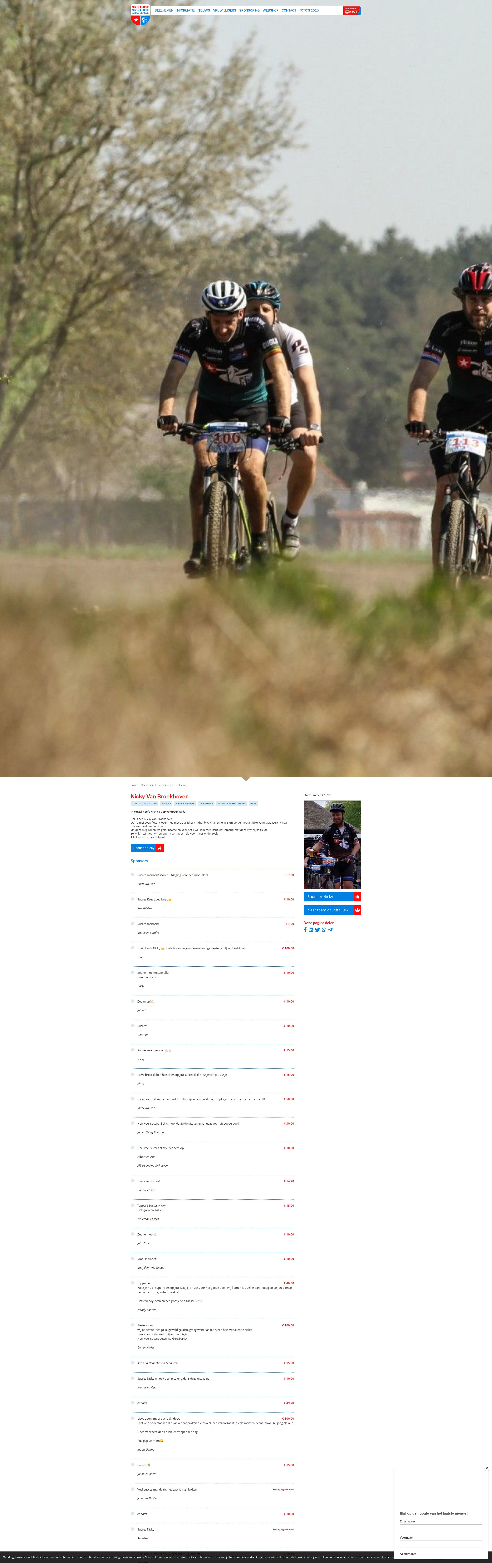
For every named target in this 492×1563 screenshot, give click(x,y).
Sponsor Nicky (144, 848)
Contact (289, 10)
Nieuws (204, 10)
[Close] (487, 1468)
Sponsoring (249, 10)
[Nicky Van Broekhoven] (332, 890)
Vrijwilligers (224, 10)
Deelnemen (164, 10)
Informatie (185, 10)
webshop (271, 10)
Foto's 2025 (309, 10)
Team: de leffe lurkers (231, 803)
